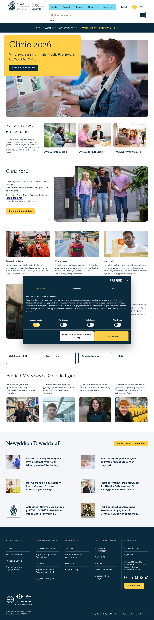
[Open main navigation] (141, 7)
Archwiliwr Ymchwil (104, 569)
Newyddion (70, 563)
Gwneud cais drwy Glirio (99, 28)
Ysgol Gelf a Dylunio (45, 548)
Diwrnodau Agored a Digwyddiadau (16, 568)
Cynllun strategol (91, 356)
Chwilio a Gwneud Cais (23, 67)
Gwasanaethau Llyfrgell (102, 577)
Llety (120, 356)
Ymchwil (66, 7)
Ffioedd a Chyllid (14, 561)
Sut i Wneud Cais (14, 554)
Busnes (79, 7)
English (124, 7)
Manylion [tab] (77, 288)
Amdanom (107, 7)
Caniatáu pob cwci (111, 336)
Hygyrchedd (96, 614)
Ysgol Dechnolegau (45, 578)
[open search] (134, 7)
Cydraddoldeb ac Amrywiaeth (73, 555)
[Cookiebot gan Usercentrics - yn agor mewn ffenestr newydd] (111, 280)
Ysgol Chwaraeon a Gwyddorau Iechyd (45, 570)
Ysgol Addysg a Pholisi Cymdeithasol (46, 555)
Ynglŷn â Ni (70, 548)
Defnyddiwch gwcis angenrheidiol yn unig (76, 336)
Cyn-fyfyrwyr (52, 356)
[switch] (63, 325)
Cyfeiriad (128, 554)
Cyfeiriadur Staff (132, 548)
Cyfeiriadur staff (18, 356)
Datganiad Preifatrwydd (111, 614)
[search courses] (142, 15)
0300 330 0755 (14, 198)
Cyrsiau (9, 548)
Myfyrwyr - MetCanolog (100, 549)
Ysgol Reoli (41, 563)
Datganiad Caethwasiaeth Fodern (135, 614)
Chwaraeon (93, 7)
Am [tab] (113, 288)
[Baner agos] (127, 280)
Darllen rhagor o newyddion (131, 443)
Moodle (98, 563)
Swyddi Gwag (72, 569)
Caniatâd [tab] (41, 288)
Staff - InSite (101, 557)
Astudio (54, 7)
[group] (60, 138)
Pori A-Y (52, 21)
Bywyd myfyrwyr (16, 261)
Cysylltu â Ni (134, 585)
